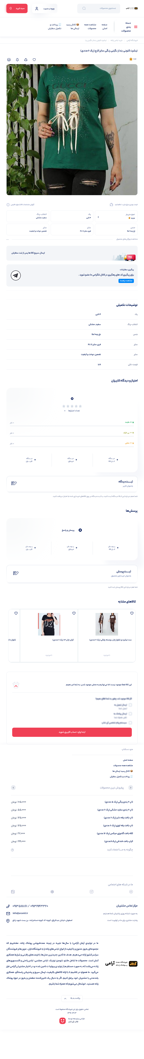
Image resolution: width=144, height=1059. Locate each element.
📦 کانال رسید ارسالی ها (72, 27)
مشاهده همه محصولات (90, 27)
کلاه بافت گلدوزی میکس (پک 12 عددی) (115, 834)
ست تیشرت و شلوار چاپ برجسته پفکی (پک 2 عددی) (110, 640)
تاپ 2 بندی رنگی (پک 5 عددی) (119, 802)
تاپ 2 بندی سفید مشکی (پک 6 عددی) (115, 810)
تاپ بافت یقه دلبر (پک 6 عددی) (118, 818)
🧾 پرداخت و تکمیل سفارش (54, 27)
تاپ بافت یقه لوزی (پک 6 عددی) (118, 826)
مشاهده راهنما (126, 281)
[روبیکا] (52, 892)
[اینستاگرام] (91, 892)
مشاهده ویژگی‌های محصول (127, 239)
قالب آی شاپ (73, 1022)
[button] (130, 788)
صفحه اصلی (104, 27)
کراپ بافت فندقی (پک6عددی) (118, 841)
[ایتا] (13, 892)
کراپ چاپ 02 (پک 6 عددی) (63, 640)
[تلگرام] (131, 892)
